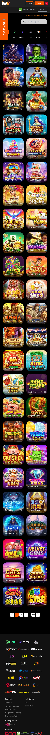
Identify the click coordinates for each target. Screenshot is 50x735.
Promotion (29, 10)
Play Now (13, 56)
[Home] (6, 3)
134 (33, 615)
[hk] (46, 3)
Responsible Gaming (13, 713)
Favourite (13, 50)
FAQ (26, 703)
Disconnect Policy (11, 716)
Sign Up (39, 3)
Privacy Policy (10, 710)
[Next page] (38, 615)
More (42, 10)
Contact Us (29, 706)
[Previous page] (12, 615)
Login (29, 3)
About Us (8, 703)
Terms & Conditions (12, 706)
